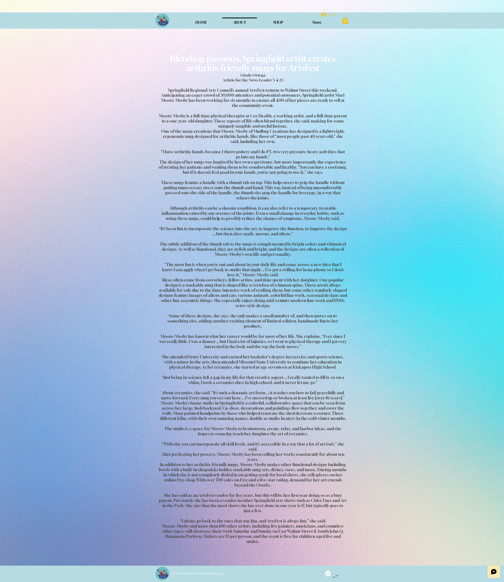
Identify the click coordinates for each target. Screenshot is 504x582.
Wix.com (218, 573)
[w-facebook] (335, 577)
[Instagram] (328, 573)
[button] (345, 20)
